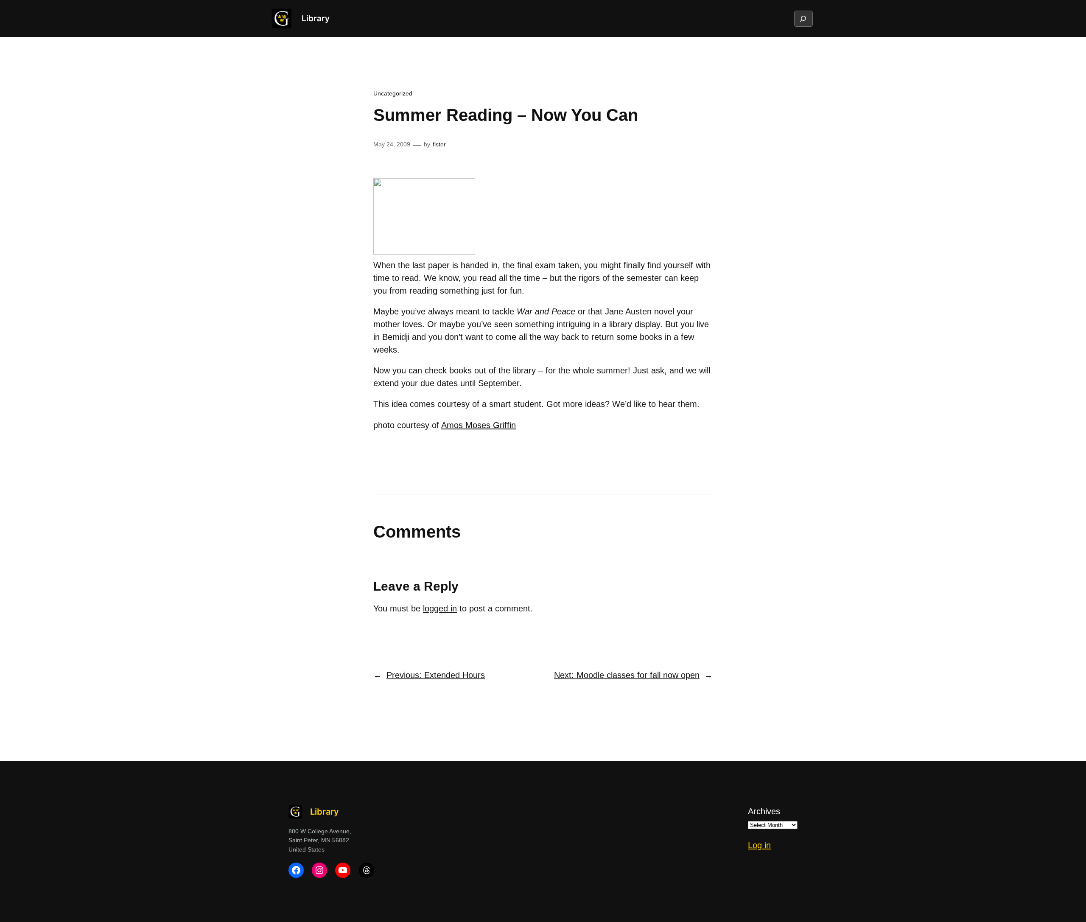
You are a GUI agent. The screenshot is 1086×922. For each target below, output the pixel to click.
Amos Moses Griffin (478, 425)
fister (439, 144)
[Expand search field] (803, 18)
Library (316, 18)
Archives (764, 811)
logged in (440, 608)
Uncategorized (392, 93)
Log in (759, 845)
